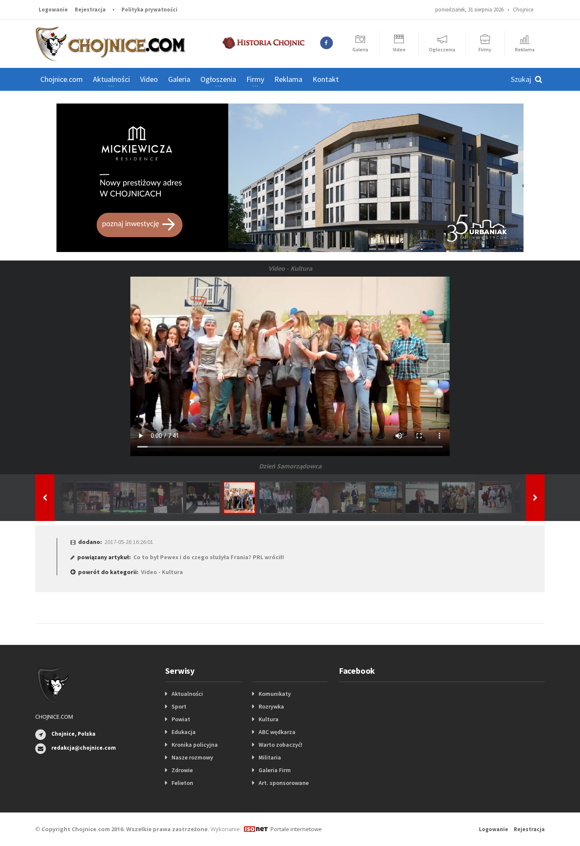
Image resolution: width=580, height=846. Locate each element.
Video (149, 79)
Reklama (288, 79)
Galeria (179, 79)
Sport (179, 706)
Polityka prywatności (149, 9)
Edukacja (184, 732)
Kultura (269, 719)
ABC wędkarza (277, 732)
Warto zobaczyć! (280, 744)
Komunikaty (275, 694)
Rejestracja (90, 9)
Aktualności (187, 694)
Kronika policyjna (195, 744)
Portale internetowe (296, 829)
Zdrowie (182, 770)
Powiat (181, 719)
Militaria (270, 757)
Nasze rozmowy (192, 757)
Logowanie (53, 9)
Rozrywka (271, 706)
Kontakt (326, 79)
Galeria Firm (275, 770)
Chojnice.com (61, 79)
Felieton (182, 783)
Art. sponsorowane (284, 783)
